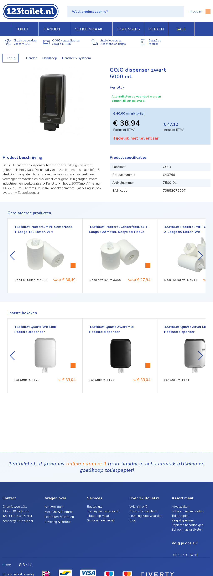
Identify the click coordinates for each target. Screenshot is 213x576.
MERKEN (156, 29)
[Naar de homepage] (30, 11)
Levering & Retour (58, 522)
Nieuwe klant (54, 507)
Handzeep (49, 58)
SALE (181, 29)
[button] (125, 11)
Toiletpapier (180, 516)
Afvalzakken (180, 506)
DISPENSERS (128, 29)
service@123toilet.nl (17, 521)
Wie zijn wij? (138, 506)
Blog (132, 520)
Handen (31, 58)
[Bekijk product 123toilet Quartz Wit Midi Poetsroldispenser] (73, 365)
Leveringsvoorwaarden (145, 516)
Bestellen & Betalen (59, 517)
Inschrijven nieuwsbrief (103, 511)
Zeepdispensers (183, 520)
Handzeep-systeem (76, 58)
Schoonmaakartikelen (187, 529)
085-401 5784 (20, 516)
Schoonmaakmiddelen (187, 511)
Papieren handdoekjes (187, 525)
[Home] (6, 29)
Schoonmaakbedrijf (101, 520)
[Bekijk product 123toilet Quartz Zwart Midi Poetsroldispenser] (147, 365)
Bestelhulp (95, 506)
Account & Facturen (59, 512)
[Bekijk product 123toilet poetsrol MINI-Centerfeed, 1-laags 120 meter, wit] (73, 265)
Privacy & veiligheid (143, 511)
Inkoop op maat (98, 516)
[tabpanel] (53, 101)
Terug (11, 58)
